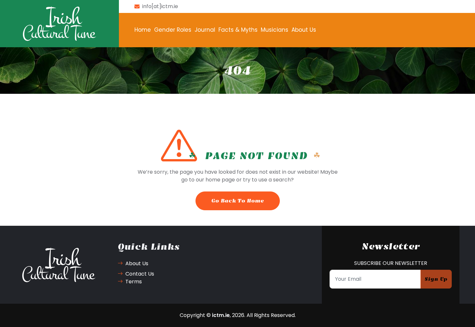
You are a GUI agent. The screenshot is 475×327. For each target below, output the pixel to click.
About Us (303, 30)
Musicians (274, 30)
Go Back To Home (237, 201)
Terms (133, 281)
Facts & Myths (238, 30)
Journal (205, 30)
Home (142, 30)
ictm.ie (221, 315)
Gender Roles (172, 30)
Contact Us (139, 274)
